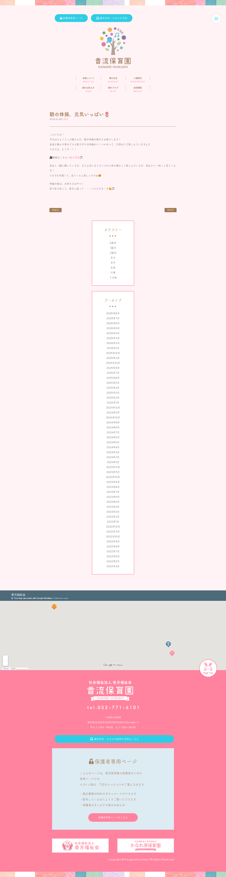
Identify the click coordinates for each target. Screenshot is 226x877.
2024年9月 (113, 422)
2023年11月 (113, 472)
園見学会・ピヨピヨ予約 (113, 18)
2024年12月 (113, 407)
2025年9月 (113, 368)
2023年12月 (113, 467)
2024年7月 (113, 432)
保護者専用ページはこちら (113, 817)
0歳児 (113, 242)
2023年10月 (113, 477)
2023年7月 (113, 492)
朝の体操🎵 (76, 157)
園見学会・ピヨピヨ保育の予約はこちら (116, 739)
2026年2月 (113, 343)
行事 (113, 272)
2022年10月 (113, 536)
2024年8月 (113, 427)
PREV (55, 210)
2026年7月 (113, 318)
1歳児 (113, 247)
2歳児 (113, 252)
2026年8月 (113, 313)
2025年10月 (113, 363)
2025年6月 (113, 377)
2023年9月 (113, 482)
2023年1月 (113, 521)
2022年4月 (113, 566)
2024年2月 (113, 457)
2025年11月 (113, 358)
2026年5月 (113, 328)
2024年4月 (113, 447)
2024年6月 (113, 437)
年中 (113, 262)
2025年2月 (113, 397)
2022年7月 (113, 551)
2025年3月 (113, 392)
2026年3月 (113, 338)
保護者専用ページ (72, 18)
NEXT (170, 210)
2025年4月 (113, 387)
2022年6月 (113, 556)
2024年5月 (113, 442)
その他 (113, 277)
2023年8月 (113, 487)
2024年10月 (113, 417)
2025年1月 (113, 402)
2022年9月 (113, 541)
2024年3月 (113, 452)
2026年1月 (113, 348)
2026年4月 (113, 333)
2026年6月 (113, 323)
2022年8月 (113, 546)
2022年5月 (113, 561)
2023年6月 (113, 496)
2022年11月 (113, 531)
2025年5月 (113, 382)
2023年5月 (113, 501)
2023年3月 (113, 511)
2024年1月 (113, 462)
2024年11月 (113, 412)
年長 (113, 267)
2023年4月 (113, 506)
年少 (113, 257)
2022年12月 (113, 526)
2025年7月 (113, 372)
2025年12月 (113, 353)
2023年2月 (113, 516)
